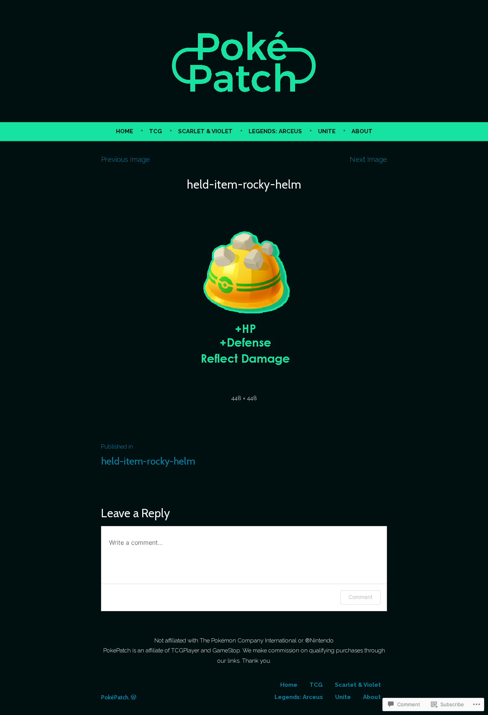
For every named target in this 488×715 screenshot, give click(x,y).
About (362, 131)
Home (124, 131)
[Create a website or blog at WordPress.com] (133, 697)
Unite (327, 131)
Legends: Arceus (275, 131)
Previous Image (125, 159)
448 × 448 (244, 398)
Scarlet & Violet (205, 131)
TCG (155, 131)
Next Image (368, 159)
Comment (360, 597)
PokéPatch (114, 697)
